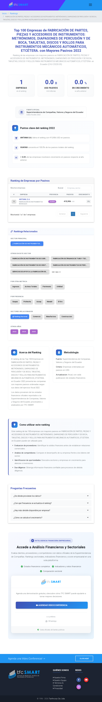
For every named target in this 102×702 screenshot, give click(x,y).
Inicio (4, 13)
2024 (24, 332)
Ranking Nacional (20, 316)
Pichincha (27, 302)
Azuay (39, 302)
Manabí (49, 302)
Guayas (15, 302)
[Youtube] (86, 680)
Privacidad (58, 688)
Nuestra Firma (59, 677)
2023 (14, 332)
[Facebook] (78, 680)
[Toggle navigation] (90, 4)
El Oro (60, 302)
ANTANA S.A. (24, 199)
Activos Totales (31, 286)
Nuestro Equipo (60, 680)
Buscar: (61, 188)
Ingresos (15, 286)
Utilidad (60, 286)
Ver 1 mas (55, 272)
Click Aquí (84, 658)
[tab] (51, 496)
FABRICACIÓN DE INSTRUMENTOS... (27, 244)
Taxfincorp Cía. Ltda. (57, 699)
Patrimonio (47, 286)
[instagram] (78, 687)
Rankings (14, 13)
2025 (34, 332)
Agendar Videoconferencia (52, 605)
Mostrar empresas (18, 188)
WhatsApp (52, 621)
